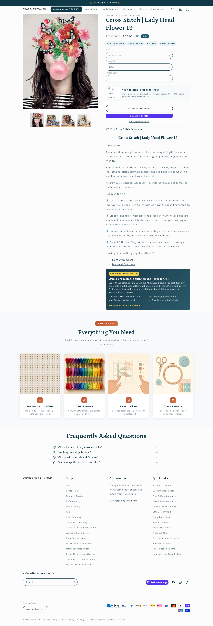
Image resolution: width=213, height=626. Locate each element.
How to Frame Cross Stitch (167, 554)
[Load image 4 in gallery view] (84, 120)
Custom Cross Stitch (164, 491)
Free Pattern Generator (165, 496)
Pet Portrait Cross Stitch (79, 543)
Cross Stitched (36, 620)
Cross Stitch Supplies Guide (81, 527)
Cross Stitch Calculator (165, 506)
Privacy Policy (73, 506)
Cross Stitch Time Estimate (80, 559)
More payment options (139, 121)
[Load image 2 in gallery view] (52, 120)
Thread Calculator (162, 517)
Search (69, 485)
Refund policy (68, 620)
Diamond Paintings (123, 264)
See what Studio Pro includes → (125, 305)
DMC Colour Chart (162, 512)
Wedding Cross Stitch (77, 533)
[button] (128, 9)
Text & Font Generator (164, 501)
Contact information (116, 620)
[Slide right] (95, 120)
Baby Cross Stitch (75, 538)
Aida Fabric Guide (162, 543)
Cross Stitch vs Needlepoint (81, 554)
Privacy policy (82, 620)
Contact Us (72, 491)
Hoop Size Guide (161, 527)
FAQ (68, 512)
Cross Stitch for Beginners (166, 538)
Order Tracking (73, 517)
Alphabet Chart (161, 533)
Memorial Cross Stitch (78, 549)
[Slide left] (26, 120)
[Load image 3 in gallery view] (68, 120)
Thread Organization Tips (79, 564)
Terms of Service (74, 496)
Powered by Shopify (51, 620)
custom (110, 246)
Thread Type (111, 61)
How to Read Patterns (164, 549)
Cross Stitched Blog (76, 522)
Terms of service (98, 620)
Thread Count (112, 73)
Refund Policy (73, 501)
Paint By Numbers (122, 259)
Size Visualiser (160, 522)
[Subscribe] (74, 582)
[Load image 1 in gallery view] (37, 120)
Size (108, 49)
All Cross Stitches (162, 485)
